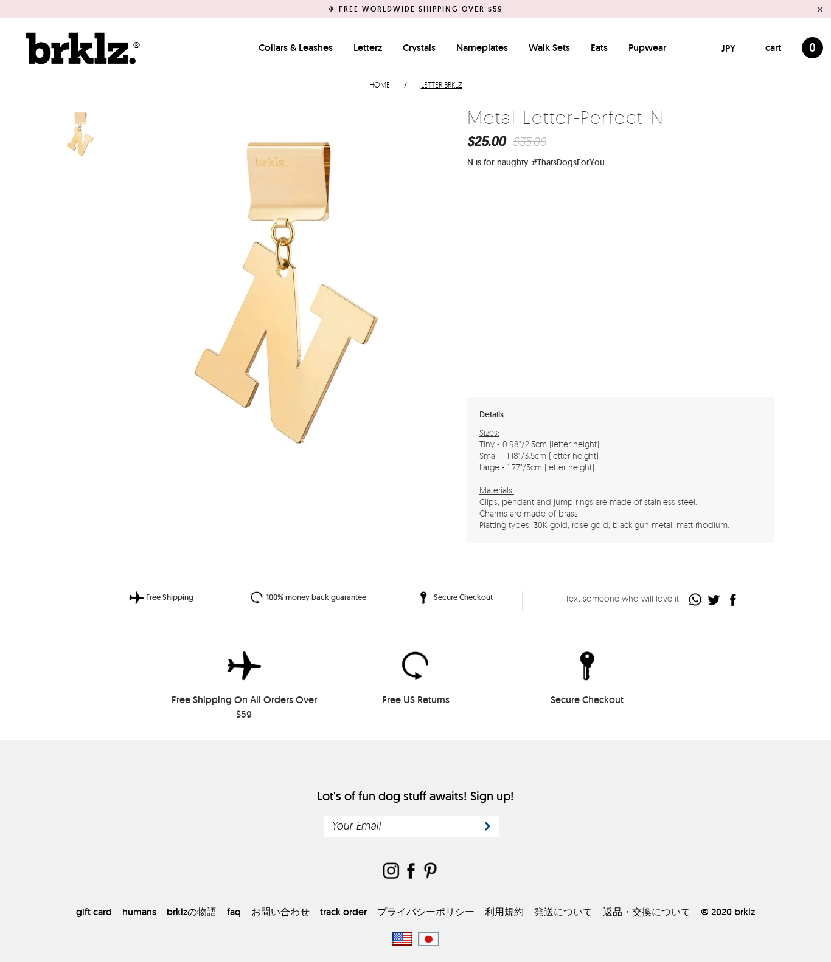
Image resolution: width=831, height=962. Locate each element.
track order (343, 911)
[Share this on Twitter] (714, 599)
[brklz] (79, 48)
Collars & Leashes (296, 47)
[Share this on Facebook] (733, 599)
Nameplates (482, 47)
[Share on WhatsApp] (695, 599)
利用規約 (504, 911)
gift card (94, 911)
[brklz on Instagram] (391, 871)
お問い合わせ (280, 911)
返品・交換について (646, 911)
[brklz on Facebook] (411, 871)
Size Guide (741, 222)
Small (550, 223)
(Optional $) (569, 351)
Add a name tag (505, 352)
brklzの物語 (192, 911)
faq (234, 911)
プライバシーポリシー (426, 911)
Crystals (419, 47)
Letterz (367, 47)
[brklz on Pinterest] (430, 871)
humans (139, 911)
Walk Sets (549, 47)
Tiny (513, 223)
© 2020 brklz (728, 911)
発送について (563, 911)
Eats (599, 47)
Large (586, 223)
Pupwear (647, 47)
